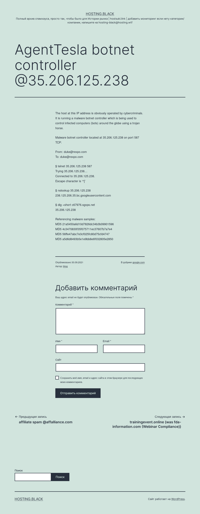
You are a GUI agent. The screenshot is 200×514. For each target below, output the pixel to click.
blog (65, 266)
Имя (58, 341)
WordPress (178, 499)
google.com (139, 262)
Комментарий (64, 304)
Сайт (58, 359)
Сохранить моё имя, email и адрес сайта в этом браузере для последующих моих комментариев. (101, 379)
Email (107, 341)
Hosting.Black (100, 14)
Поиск (19, 470)
